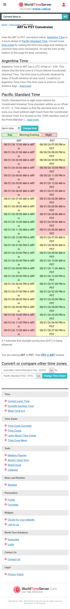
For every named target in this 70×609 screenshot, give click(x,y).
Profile (11, 499)
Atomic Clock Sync (18, 460)
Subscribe (13, 539)
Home (4, 25)
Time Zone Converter (20, 425)
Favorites (13, 504)
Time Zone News (17, 440)
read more (25, 86)
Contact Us (14, 559)
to (48, 354)
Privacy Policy (16, 574)
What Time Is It (16, 410)
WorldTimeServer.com (35, 4)
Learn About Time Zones (22, 435)
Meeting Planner (17, 455)
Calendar (13, 469)
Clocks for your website (21, 519)
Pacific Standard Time (34, 41)
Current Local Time (18, 401)
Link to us (13, 524)
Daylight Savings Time (21, 406)
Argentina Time (56, 37)
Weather (12, 484)
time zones (8, 45)
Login (11, 544)
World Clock (14, 465)
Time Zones (14, 25)
